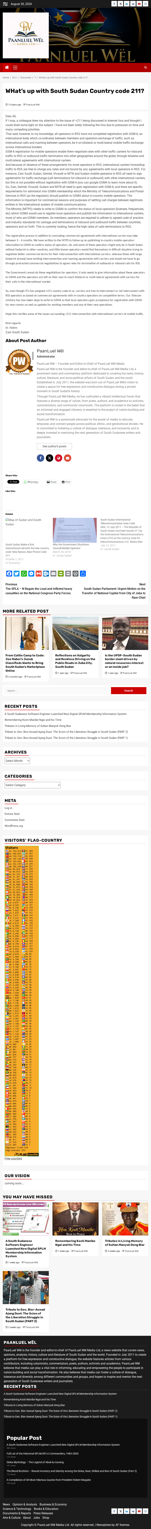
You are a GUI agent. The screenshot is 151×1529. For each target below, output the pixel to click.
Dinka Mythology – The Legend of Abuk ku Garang (35, 1462)
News (6, 1504)
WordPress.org (14, 826)
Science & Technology (17, 1509)
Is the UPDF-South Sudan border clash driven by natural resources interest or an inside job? (124, 661)
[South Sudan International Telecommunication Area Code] (124, 534)
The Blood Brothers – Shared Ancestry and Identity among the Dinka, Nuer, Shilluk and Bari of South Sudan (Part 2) (72, 1471)
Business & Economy (53, 1504)
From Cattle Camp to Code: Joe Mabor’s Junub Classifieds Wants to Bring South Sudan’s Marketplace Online (25, 663)
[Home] (7, 67)
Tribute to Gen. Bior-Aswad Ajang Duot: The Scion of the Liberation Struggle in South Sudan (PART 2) (66, 731)
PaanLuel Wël (33, 104)
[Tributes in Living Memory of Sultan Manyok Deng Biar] (125, 1218)
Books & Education (46, 1509)
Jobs (36, 1517)
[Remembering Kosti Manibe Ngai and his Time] (75, 1218)
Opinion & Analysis (25, 1504)
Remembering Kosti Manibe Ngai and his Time (33, 720)
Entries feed (12, 814)
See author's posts (54, 446)
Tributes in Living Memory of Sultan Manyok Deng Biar (38, 726)
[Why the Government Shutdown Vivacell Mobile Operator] (74, 530)
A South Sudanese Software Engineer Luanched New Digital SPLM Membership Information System (66, 714)
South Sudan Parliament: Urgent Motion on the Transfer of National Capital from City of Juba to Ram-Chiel (113, 591)
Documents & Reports (17, 1513)
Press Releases (43, 1513)
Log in (8, 808)
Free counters (13, 1158)
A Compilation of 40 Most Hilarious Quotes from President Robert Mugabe (49, 1479)
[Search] (145, 67)
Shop (45, 1517)
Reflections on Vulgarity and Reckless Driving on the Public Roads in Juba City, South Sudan (75, 661)
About (27, 1517)
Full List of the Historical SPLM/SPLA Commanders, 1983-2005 (42, 1453)
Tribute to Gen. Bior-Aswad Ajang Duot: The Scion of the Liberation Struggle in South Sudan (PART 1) (66, 738)
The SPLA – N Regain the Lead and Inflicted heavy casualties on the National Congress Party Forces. (39, 589)
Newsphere (103, 1525)
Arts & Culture (11, 1517)
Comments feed (14, 820)
